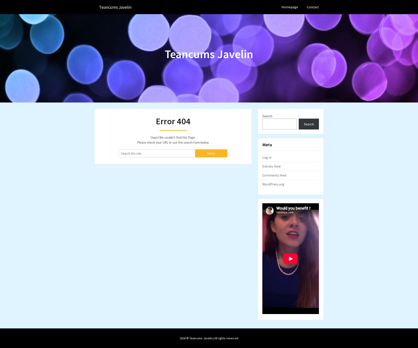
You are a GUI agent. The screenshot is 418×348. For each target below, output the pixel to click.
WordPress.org (273, 184)
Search (267, 116)
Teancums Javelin (115, 7)
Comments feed (274, 175)
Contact (313, 7)
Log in (266, 157)
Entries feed (271, 166)
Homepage (289, 7)
